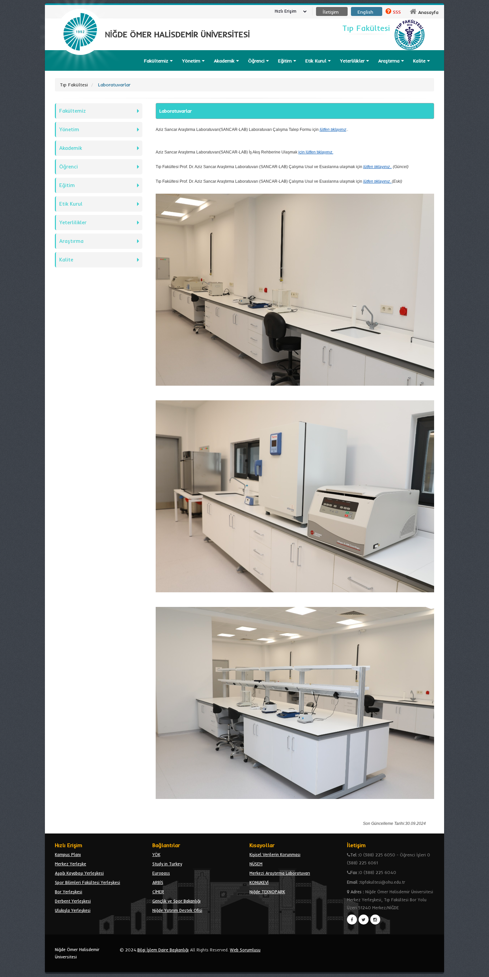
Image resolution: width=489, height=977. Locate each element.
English (365, 12)
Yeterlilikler (353, 61)
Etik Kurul (70, 204)
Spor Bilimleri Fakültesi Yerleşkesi (87, 882)
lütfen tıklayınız (333, 129)
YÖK (156, 854)
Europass (161, 873)
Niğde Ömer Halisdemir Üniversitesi (77, 953)
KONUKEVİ (258, 882)
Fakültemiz (157, 61)
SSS (397, 12)
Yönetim (192, 61)
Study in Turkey (167, 863)
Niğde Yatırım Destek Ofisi (177, 910)
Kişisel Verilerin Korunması (274, 854)
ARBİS (157, 882)
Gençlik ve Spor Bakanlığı (176, 901)
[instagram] (375, 920)
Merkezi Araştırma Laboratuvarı (279, 873)
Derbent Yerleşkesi (73, 901)
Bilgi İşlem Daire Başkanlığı (163, 949)
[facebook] (352, 920)
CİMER (158, 891)
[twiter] (364, 920)
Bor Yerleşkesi (68, 891)
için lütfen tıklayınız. (315, 152)
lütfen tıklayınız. (377, 181)
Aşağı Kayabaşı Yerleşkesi (79, 873)
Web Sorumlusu (245, 949)
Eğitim (67, 185)
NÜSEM (255, 863)
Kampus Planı (68, 854)
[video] (80, 70)
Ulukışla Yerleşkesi (72, 910)
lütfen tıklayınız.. (377, 166)
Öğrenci (257, 61)
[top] (477, 969)
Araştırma (71, 241)
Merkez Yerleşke (70, 863)
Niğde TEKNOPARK (267, 891)
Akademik (225, 61)
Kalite (420, 61)
